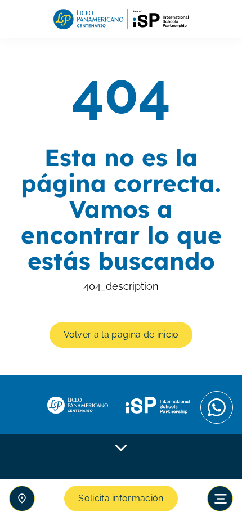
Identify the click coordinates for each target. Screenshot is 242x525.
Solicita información (120, 498)
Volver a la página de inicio (121, 334)
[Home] (121, 19)
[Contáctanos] (22, 498)
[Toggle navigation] (220, 498)
